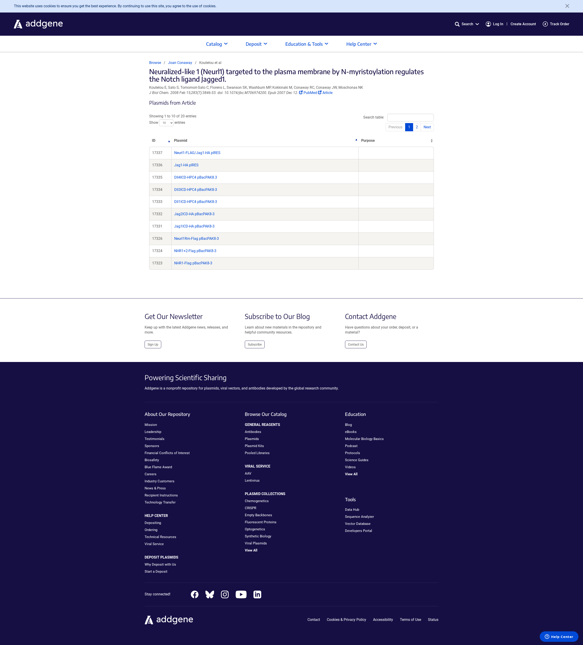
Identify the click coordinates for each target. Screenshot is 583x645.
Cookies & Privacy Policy (346, 619)
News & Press (155, 488)
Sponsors (152, 446)
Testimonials (154, 439)
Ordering (151, 530)
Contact (313, 619)
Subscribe (255, 344)
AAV (248, 473)
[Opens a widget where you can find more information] (559, 637)
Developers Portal (358, 531)
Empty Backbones (258, 515)
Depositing (153, 523)
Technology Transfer (160, 502)
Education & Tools (304, 44)
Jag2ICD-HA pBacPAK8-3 (194, 214)
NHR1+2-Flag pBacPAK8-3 (195, 251)
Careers (150, 474)
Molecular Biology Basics (364, 439)
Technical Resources (160, 537)
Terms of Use (410, 619)
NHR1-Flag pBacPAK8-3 (193, 263)
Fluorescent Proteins (260, 522)
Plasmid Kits (254, 446)
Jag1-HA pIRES (186, 165)
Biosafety (152, 460)
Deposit (254, 44)
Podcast (351, 446)
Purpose (368, 140)
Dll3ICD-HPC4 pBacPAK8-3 (195, 189)
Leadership (153, 432)
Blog (348, 425)
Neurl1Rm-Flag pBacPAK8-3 (196, 238)
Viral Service (154, 544)
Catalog (214, 44)
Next (427, 127)
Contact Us (356, 344)
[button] (467, 24)
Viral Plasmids (256, 543)
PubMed (310, 93)
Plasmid (180, 140)
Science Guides (356, 460)
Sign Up (153, 344)
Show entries (167, 123)
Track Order (559, 24)
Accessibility (383, 619)
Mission (151, 425)
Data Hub (352, 510)
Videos (350, 467)
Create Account (523, 24)
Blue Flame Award (158, 467)
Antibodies (253, 432)
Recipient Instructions (161, 495)
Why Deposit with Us (160, 564)
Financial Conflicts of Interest (167, 453)
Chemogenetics (257, 501)
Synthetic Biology (258, 536)
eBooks (351, 432)
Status (433, 619)
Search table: (373, 117)
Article (327, 93)
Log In (498, 24)
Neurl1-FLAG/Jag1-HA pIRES (197, 153)
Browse (155, 63)
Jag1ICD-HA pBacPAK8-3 (194, 226)
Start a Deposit (156, 571)
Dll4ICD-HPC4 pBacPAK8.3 (195, 177)
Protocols (352, 453)
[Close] (565, 6)
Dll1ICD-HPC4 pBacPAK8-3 (195, 202)
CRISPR (250, 508)
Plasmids (252, 439)
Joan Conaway (180, 63)
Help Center (358, 44)
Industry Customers (159, 481)
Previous (395, 127)
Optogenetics (255, 529)
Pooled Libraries (257, 453)
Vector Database (358, 524)
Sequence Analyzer (359, 517)
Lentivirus (252, 480)
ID (153, 140)
